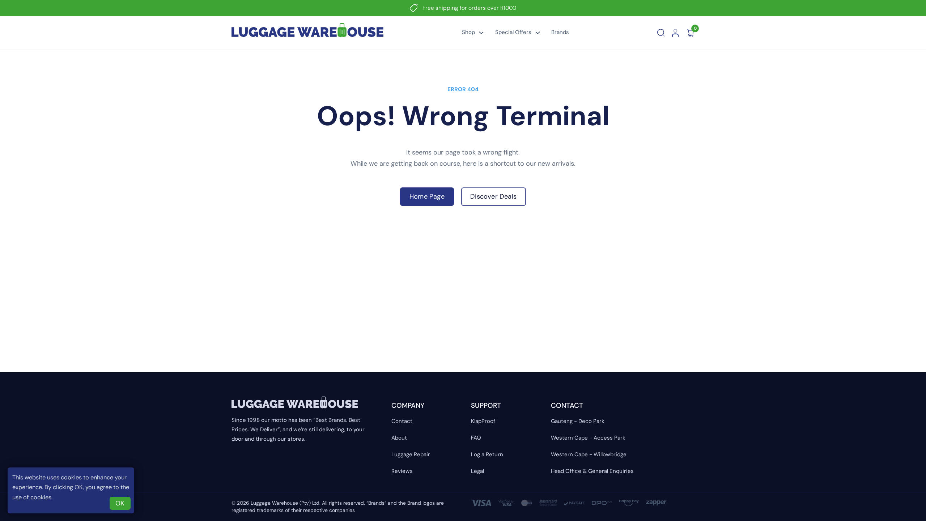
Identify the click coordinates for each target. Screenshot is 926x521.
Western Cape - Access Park (588, 437)
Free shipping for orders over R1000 (469, 8)
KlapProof (483, 421)
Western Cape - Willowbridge (588, 454)
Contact (401, 421)
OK (119, 503)
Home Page (427, 196)
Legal (477, 471)
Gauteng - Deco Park (577, 421)
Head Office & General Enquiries (592, 471)
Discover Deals (493, 196)
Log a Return (487, 454)
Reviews (402, 471)
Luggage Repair (410, 454)
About (399, 437)
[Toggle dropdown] (481, 32)
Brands (560, 32)
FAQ (476, 437)
